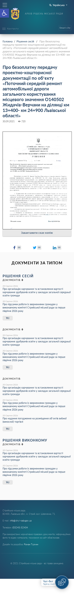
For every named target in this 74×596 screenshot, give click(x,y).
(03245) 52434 (20, 527)
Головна (8, 41)
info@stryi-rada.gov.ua (20, 520)
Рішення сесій (25, 41)
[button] (4, 13)
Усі (7, 318)
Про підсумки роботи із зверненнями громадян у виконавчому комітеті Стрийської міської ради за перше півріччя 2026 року (34, 307)
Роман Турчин (31, 544)
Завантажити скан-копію (37, 232)
